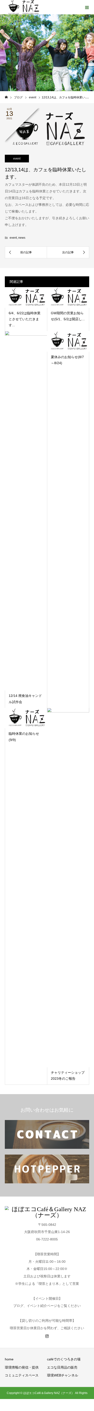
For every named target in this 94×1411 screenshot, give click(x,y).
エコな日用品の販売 (62, 1367)
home (9, 1359)
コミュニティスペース (22, 1375)
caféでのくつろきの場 (64, 1359)
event (16, 158)
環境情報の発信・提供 (22, 1367)
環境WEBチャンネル (62, 1375)
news (21, 237)
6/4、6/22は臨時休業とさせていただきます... (24, 319)
